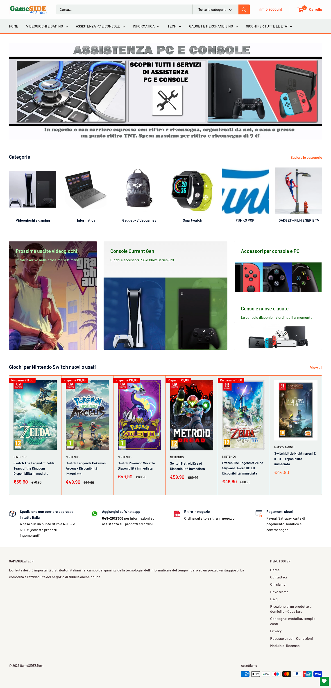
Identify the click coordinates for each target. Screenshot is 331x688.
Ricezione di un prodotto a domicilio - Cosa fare (290, 608)
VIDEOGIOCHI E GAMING (44, 26)
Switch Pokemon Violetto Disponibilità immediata (136, 465)
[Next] (322, 193)
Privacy (276, 631)
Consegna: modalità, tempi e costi (292, 621)
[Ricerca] (244, 9)
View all (316, 367)
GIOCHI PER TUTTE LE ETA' (266, 26)
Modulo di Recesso (285, 645)
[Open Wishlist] (324, 681)
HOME (13, 26)
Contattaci (278, 577)
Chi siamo (278, 584)
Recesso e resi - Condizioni (291, 638)
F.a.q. (274, 599)
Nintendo (20, 457)
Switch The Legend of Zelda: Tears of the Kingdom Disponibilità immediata (35, 468)
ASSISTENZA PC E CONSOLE (98, 26)
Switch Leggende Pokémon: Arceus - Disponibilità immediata (86, 468)
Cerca (274, 570)
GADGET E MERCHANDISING (211, 26)
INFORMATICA (144, 26)
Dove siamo (279, 591)
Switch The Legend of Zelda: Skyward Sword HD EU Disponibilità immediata (243, 468)
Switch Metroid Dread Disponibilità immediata (187, 465)
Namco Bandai (284, 447)
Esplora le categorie (306, 157)
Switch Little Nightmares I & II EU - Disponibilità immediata (295, 458)
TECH (172, 26)
